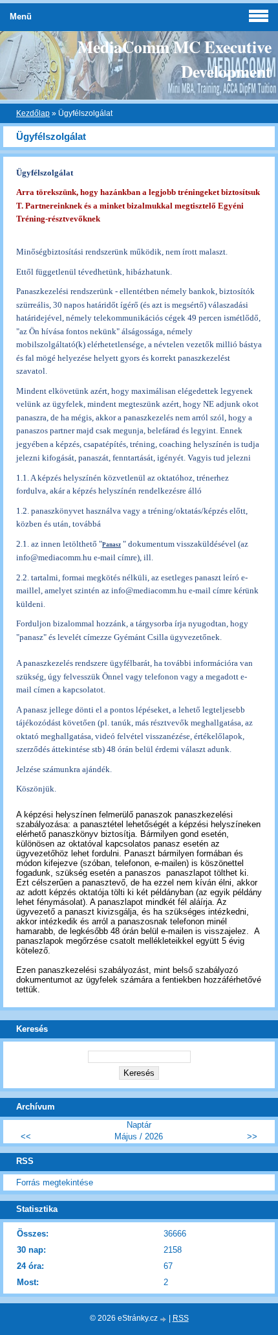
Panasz (111, 545)
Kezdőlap (33, 113)
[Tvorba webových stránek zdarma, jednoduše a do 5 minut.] (164, 1319)
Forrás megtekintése (54, 1182)
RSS (181, 1318)
